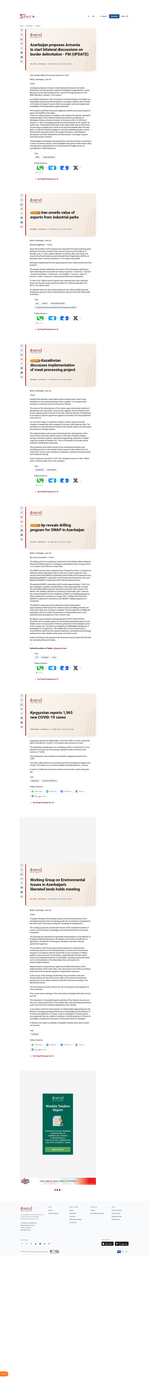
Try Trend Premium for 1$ (47, 179)
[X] (31, 1244)
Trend (53, 95)
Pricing (92, 1210)
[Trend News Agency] (26, 1208)
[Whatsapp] (22, 1244)
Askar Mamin (51, 470)
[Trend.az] (27, 16)
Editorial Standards (75, 1219)
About (71, 1210)
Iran (37, 303)
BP (37, 657)
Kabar (81, 743)
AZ (123, 1251)
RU (126, 1251)
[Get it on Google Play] (122, 1244)
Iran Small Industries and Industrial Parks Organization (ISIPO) (56, 307)
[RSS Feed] (49, 1244)
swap (54, 657)
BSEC (37, 157)
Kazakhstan (39, 470)
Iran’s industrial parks (58, 303)
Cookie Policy (115, 1219)
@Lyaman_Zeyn (60, 648)
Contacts (72, 1216)
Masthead (72, 1213)
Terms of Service (116, 1210)
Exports (44, 303)
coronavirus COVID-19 (49, 781)
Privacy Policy (115, 1213)
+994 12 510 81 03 (26, 1227)
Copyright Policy (116, 1216)
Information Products (97, 1213)
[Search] (88, 16)
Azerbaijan (45, 657)
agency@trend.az (26, 1230)
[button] (22, 30)
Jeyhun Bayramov (49, 157)
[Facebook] (27, 1244)
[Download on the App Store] (107, 1244)
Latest (50, 1210)
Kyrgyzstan (35, 781)
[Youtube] (36, 1244)
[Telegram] (40, 1244)
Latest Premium (53, 1213)
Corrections (73, 1222)
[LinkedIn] (45, 1244)
